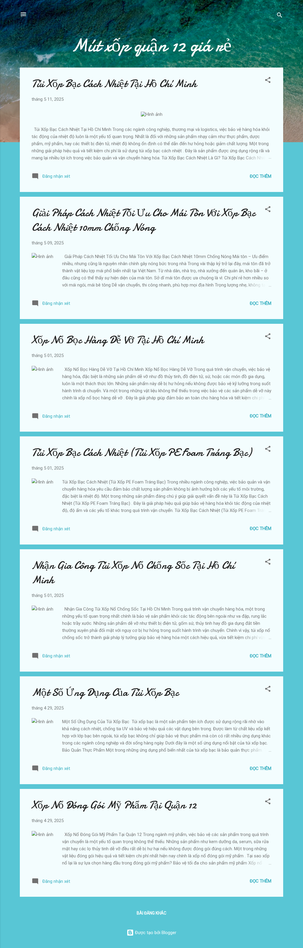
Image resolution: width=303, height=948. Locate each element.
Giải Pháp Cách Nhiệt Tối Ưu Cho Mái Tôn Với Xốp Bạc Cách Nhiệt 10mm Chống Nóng (143, 220)
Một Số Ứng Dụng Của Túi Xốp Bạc (105, 692)
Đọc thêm (260, 176)
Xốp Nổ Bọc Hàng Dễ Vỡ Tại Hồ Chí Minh (118, 340)
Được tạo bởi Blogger (155, 932)
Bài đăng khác (151, 913)
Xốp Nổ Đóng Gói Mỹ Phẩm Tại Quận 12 (114, 805)
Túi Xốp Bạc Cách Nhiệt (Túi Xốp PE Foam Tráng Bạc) (142, 452)
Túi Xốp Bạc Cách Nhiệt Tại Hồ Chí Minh (114, 83)
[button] (267, 81)
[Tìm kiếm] (279, 16)
